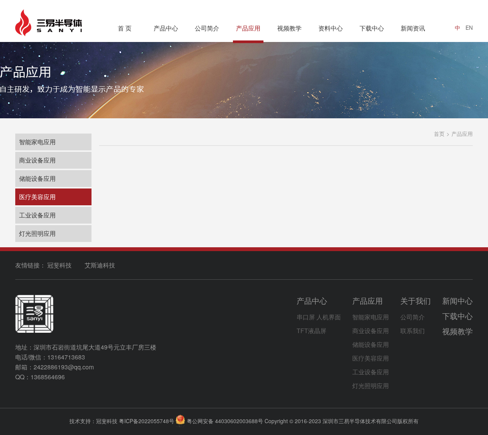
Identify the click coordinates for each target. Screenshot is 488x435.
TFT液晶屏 (311, 330)
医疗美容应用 (37, 196)
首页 (439, 133)
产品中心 (166, 28)
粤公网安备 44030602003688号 (225, 421)
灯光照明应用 (37, 233)
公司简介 (207, 28)
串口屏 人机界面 (319, 317)
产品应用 (248, 28)
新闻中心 (457, 300)
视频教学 (289, 28)
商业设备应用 (37, 160)
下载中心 (372, 28)
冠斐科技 (59, 265)
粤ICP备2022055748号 (146, 421)
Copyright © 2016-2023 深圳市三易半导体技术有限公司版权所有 (342, 421)
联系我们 (412, 330)
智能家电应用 (37, 141)
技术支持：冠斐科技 (93, 421)
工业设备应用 (37, 215)
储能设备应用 (37, 178)
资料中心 (330, 28)
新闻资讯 (413, 28)
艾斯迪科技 (100, 265)
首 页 (125, 28)
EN (469, 27)
